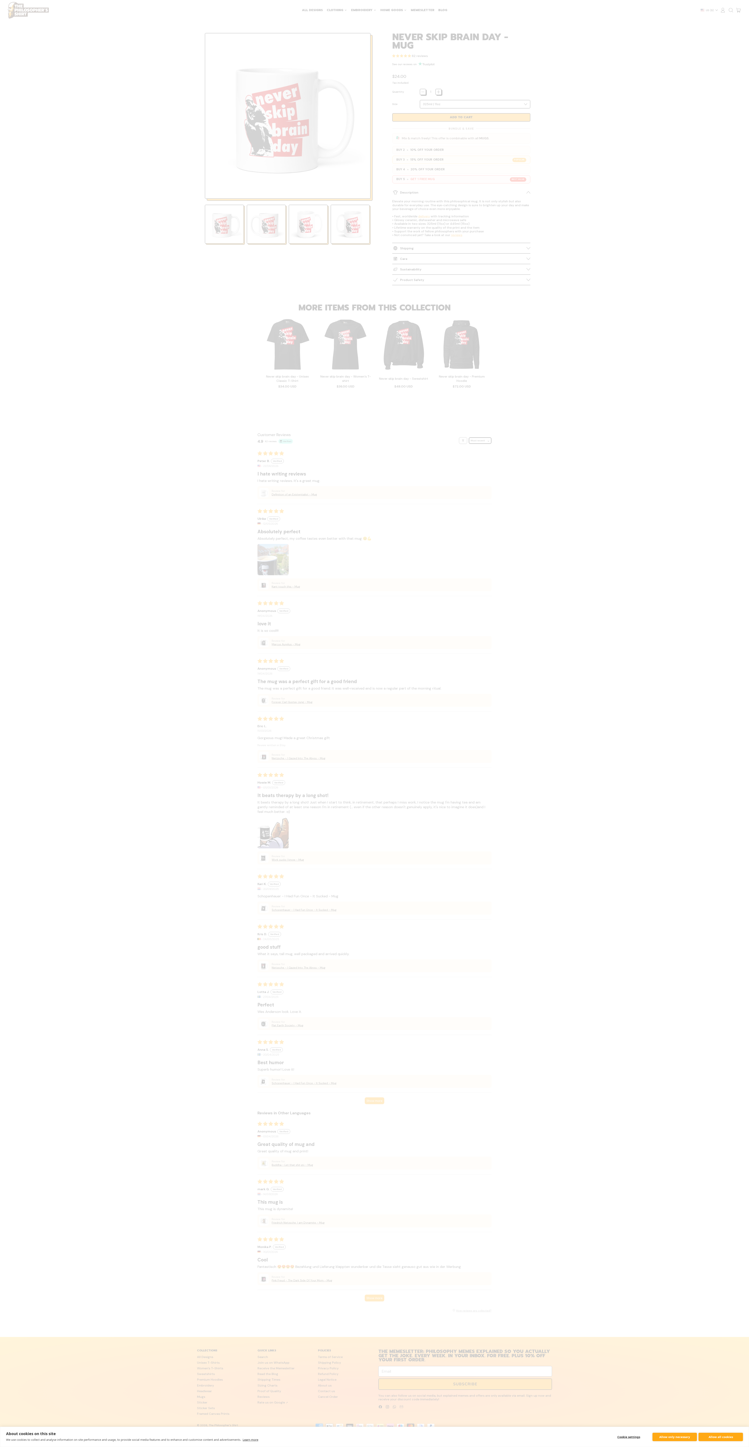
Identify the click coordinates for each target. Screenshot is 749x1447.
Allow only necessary (674, 1437)
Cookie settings (628, 1437)
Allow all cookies (721, 1437)
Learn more (250, 1440)
